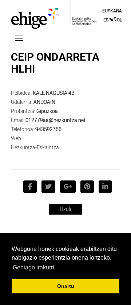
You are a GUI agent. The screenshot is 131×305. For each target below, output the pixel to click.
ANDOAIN (44, 101)
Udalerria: (21, 101)
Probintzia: (23, 110)
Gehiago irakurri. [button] (34, 267)
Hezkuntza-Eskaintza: (35, 147)
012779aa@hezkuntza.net (55, 120)
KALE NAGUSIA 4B (54, 92)
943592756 (48, 129)
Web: (16, 138)
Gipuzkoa (47, 110)
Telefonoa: (22, 129)
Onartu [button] (65, 286)
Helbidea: (21, 92)
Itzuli (65, 209)
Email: (17, 120)
